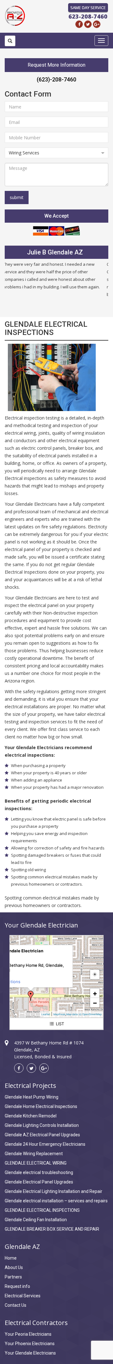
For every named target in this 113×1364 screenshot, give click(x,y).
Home (11, 1258)
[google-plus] (96, 24)
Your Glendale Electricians (30, 1353)
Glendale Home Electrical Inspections (41, 1106)
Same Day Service (88, 7)
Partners (13, 1276)
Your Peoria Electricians (28, 1334)
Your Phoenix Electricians (30, 1343)
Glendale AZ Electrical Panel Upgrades (42, 1134)
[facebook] (79, 24)
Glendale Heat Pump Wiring (31, 1097)
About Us (14, 1267)
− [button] (95, 1003)
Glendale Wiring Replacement (34, 1153)
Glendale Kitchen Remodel (30, 1115)
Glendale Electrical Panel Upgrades (39, 1181)
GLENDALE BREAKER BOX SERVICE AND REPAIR (52, 1229)
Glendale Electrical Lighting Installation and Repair (53, 1191)
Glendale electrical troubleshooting (39, 1172)
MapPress (59, 1014)
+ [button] (95, 993)
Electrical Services (22, 1295)
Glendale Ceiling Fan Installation (36, 1219)
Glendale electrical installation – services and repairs (56, 1200)
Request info (17, 1286)
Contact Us (15, 1305)
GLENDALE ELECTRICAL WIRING (36, 1163)
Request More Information (56, 65)
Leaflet (45, 1014)
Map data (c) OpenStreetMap (84, 1014)
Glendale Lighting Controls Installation (42, 1125)
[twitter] (88, 24)
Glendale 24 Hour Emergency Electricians (45, 1144)
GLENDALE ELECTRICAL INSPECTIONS (42, 1210)
